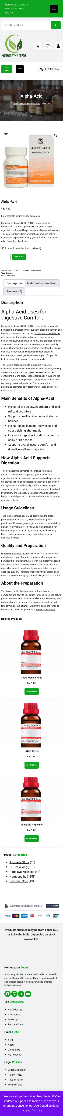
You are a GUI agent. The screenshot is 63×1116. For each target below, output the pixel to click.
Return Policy (15, 1075)
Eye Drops (13, 1019)
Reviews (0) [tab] (14, 291)
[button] (55, 135)
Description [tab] (14, 283)
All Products (14, 1014)
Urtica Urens (31, 751)
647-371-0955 (52, 69)
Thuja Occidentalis (31, 677)
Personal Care (15, 1024)
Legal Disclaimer (17, 1070)
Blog (10, 1040)
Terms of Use (15, 1085)
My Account (14, 1055)
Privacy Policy (15, 1080)
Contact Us (14, 1050)
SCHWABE (11, 276)
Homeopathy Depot (45, 609)
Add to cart (19, 256)
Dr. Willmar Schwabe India (47, 333)
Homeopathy (25, 104)
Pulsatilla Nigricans (31, 824)
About (11, 1045)
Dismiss (37, 1110)
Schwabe (9, 273)
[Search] (56, 25)
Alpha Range (35, 104)
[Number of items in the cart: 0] (37, 46)
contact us (35, 216)
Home (15, 104)
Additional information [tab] (41, 283)
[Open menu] (54, 9)
